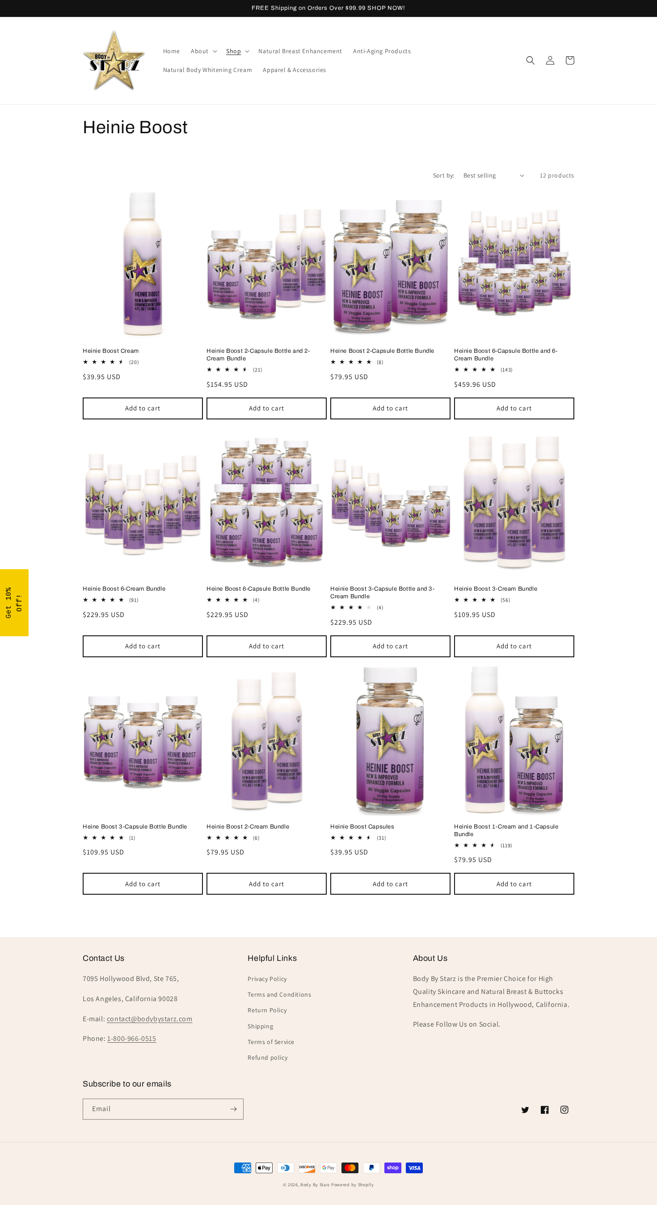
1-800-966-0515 (131, 1038)
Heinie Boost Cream (111, 351)
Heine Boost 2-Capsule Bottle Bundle (382, 351)
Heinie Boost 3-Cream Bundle (495, 589)
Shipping (260, 1026)
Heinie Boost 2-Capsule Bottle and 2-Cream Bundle (258, 355)
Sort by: (444, 175)
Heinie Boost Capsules (362, 827)
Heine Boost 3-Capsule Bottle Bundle (135, 827)
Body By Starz (315, 1185)
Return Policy (267, 1010)
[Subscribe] (233, 1109)
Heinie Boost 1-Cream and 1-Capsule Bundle (506, 830)
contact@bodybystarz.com (150, 1018)
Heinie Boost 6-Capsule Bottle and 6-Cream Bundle (506, 355)
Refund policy (267, 1057)
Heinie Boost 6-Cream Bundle (124, 589)
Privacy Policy (267, 979)
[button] (203, 51)
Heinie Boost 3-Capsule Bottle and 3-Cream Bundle (382, 593)
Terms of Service (271, 1042)
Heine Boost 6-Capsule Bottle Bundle (258, 589)
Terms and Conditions (279, 994)
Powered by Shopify (352, 1185)
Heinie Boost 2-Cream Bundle (247, 827)
